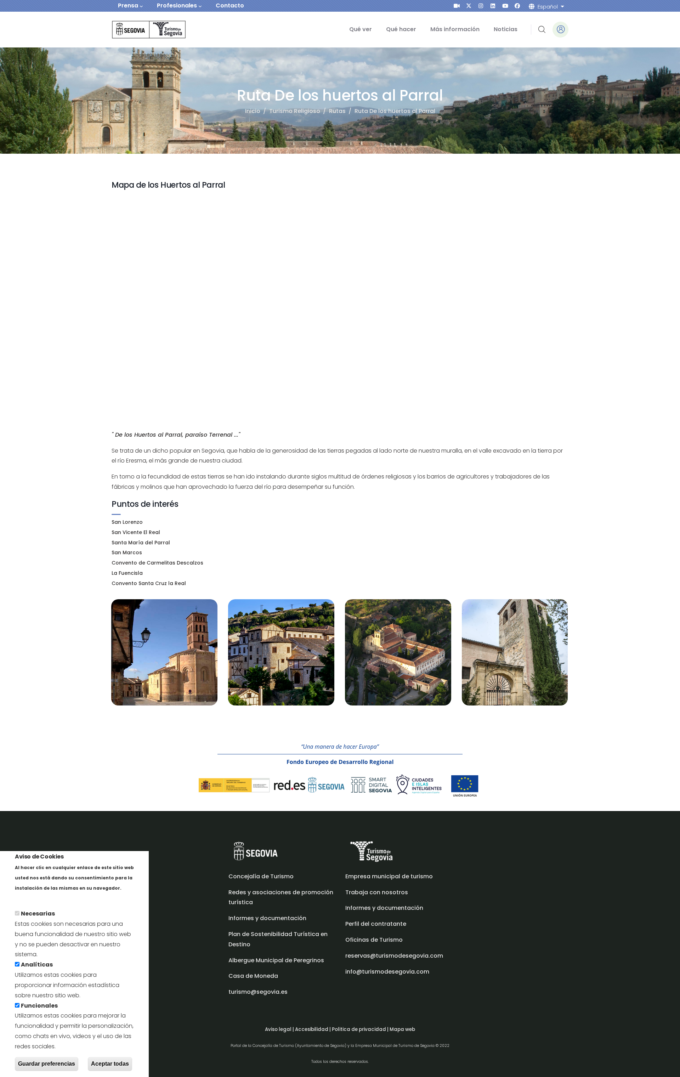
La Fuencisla (127, 573)
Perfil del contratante (375, 924)
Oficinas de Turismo (374, 940)
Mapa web (402, 1029)
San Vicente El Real (136, 532)
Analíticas (37, 965)
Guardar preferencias (46, 1064)
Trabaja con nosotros (376, 892)
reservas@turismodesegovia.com (394, 956)
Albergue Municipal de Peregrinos (276, 960)
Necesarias (38, 914)
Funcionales (39, 1006)
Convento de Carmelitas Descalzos (157, 562)
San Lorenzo (127, 522)
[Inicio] (139, 29)
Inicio (252, 111)
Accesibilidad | (313, 1029)
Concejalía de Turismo (261, 876)
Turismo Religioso (294, 111)
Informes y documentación (384, 908)
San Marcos (127, 552)
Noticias (505, 29)
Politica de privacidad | (361, 1029)
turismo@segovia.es (258, 992)
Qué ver (360, 29)
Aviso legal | (280, 1029)
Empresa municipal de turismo (389, 876)
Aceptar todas (110, 1064)
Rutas (337, 111)
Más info (27, 898)
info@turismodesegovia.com (387, 972)
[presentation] (456, 6)
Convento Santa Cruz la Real (149, 583)
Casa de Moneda (253, 976)
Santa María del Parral (141, 542)
